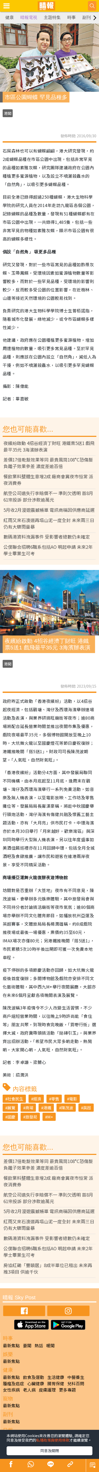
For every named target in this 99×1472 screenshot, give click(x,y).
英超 (87, 1107)
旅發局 (31, 1117)
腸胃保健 (55, 1383)
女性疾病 (11, 1390)
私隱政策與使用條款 (52, 1440)
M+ (50, 1117)
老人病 (29, 1390)
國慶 (11, 1117)
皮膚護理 (47, 1390)
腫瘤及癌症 (13, 1383)
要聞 (27, 1345)
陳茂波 (67, 1107)
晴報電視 (28, 17)
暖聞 (50, 1345)
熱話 (39, 1345)
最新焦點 (11, 1345)
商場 (29, 1107)
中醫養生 (75, 1377)
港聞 (7, 113)
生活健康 (55, 1377)
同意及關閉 (49, 1450)
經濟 (37, 1098)
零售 (55, 1098)
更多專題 (67, 1390)
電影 (73, 1098)
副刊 (86, 17)
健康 (9, 17)
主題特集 (52, 17)
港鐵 (47, 1107)
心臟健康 (35, 1383)
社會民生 (15, 1098)
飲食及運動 (33, 1377)
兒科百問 (75, 1383)
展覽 (11, 1107)
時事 (71, 17)
